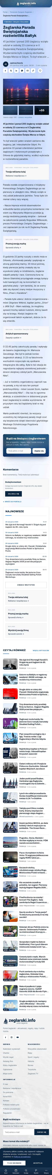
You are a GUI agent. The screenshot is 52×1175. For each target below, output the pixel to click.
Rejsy (30, 1053)
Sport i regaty (33, 1057)
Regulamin (7, 1113)
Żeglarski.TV (33, 1073)
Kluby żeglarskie (10, 1065)
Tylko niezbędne (14, 1163)
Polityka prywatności (11, 1109)
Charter (6, 1053)
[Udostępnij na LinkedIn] (16, 70)
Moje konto (7, 1073)
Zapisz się (39, 451)
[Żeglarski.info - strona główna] (26, 4)
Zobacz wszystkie (26, 585)
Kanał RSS (7, 1096)
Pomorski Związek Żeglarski (21, 12)
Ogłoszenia (7, 1069)
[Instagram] (11, 1037)
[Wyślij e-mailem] (27, 70)
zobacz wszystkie (25, 117)
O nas (5, 1084)
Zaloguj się (13, 494)
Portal (5, 12)
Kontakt (6, 1101)
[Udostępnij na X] (11, 70)
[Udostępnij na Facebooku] (5, 70)
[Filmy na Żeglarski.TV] (17, 1037)
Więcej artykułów (41, 650)
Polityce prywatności (22, 1157)
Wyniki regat (8, 1057)
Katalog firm (8, 1061)
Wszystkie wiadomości (37, 1049)
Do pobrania (8, 1092)
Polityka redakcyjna (11, 1105)
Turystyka (32, 1069)
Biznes (30, 1065)
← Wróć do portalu (12, 502)
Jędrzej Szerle (16, 63)
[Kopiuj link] (33, 70)
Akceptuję (38, 1163)
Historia (31, 1061)
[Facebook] (5, 1037)
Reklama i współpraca (12, 1088)
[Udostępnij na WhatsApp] (22, 70)
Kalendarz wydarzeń (11, 1049)
